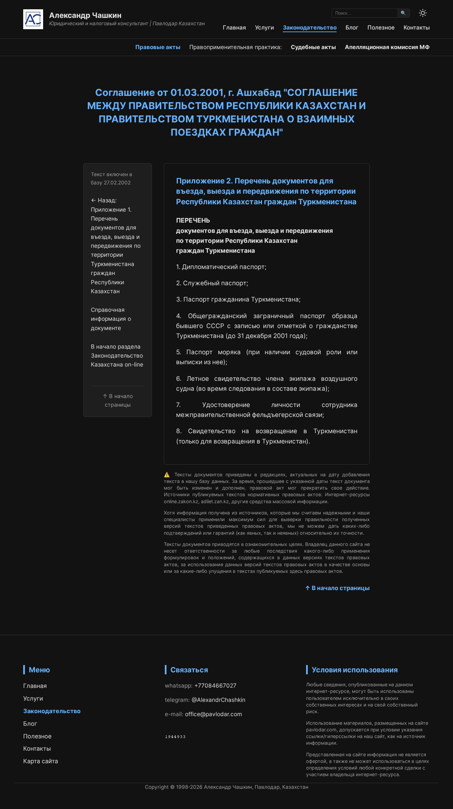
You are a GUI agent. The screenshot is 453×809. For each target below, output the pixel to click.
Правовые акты (157, 46)
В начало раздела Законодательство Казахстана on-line (117, 355)
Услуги (264, 27)
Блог (352, 27)
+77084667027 (215, 685)
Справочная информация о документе (111, 318)
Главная (234, 27)
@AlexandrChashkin (218, 699)
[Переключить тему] (423, 13)
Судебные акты (313, 46)
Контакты (417, 27)
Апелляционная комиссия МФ (387, 46)
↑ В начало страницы (337, 587)
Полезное (381, 27)
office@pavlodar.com (213, 713)
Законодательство (310, 27)
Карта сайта (40, 761)
